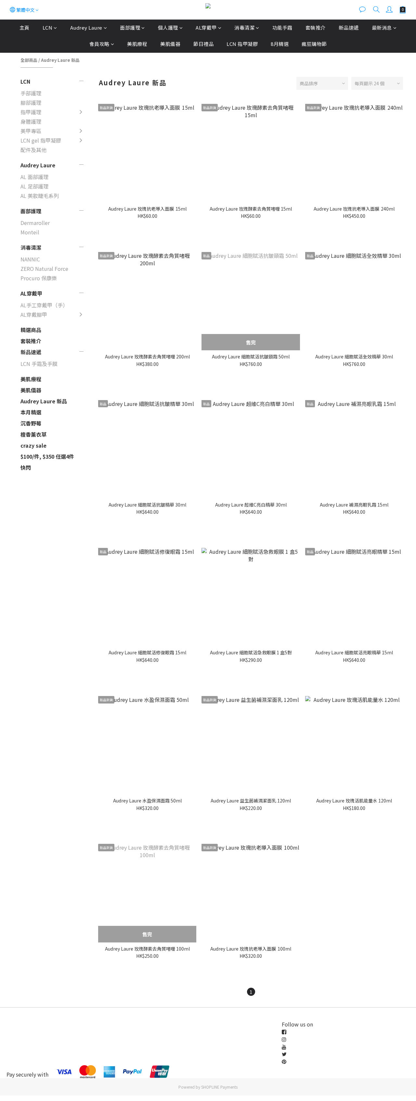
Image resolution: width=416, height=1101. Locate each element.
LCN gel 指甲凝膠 (40, 140)
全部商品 (28, 60)
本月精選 (30, 412)
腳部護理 (30, 102)
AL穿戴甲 (206, 27)
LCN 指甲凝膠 (242, 43)
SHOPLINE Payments (219, 1087)
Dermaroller (35, 223)
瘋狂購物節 (314, 43)
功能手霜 (282, 27)
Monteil (29, 232)
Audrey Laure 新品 (60, 60)
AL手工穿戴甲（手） (44, 305)
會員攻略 (99, 43)
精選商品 (30, 330)
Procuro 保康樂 (38, 278)
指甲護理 (30, 112)
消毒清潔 (244, 27)
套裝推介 (316, 27)
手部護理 (30, 93)
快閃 (25, 467)
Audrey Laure (86, 27)
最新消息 (382, 27)
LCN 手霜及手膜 (39, 364)
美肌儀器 (170, 43)
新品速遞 (349, 27)
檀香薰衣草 (33, 434)
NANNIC (30, 259)
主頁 (25, 27)
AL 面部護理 (34, 177)
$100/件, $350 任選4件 (47, 456)
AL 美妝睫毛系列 (39, 196)
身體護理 (30, 121)
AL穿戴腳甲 (33, 314)
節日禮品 (203, 43)
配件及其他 (33, 150)
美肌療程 (137, 43)
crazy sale (33, 445)
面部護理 (130, 27)
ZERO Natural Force (44, 268)
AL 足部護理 (34, 186)
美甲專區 (30, 131)
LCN (48, 27)
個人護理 (168, 27)
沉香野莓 (30, 423)
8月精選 (280, 43)
